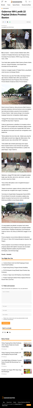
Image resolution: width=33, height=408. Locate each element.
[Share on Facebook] (5, 22)
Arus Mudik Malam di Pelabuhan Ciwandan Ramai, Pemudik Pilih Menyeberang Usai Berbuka (12, 362)
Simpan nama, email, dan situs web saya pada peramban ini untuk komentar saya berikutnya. (15, 319)
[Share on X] (7, 22)
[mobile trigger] (3, 2)
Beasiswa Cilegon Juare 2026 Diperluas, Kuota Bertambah (16, 275)
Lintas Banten (6, 8)
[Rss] (10, 332)
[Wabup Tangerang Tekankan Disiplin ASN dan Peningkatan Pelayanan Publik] (27, 354)
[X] (5, 332)
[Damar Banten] (16, 1)
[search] (26, 1)
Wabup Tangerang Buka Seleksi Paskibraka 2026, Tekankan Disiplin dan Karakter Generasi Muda (11, 344)
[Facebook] (2, 332)
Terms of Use (4, 405)
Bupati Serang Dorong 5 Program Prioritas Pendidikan (15, 267)
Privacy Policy (18, 404)
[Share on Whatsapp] (10, 22)
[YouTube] (7, 332)
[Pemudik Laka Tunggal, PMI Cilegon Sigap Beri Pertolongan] (27, 371)
